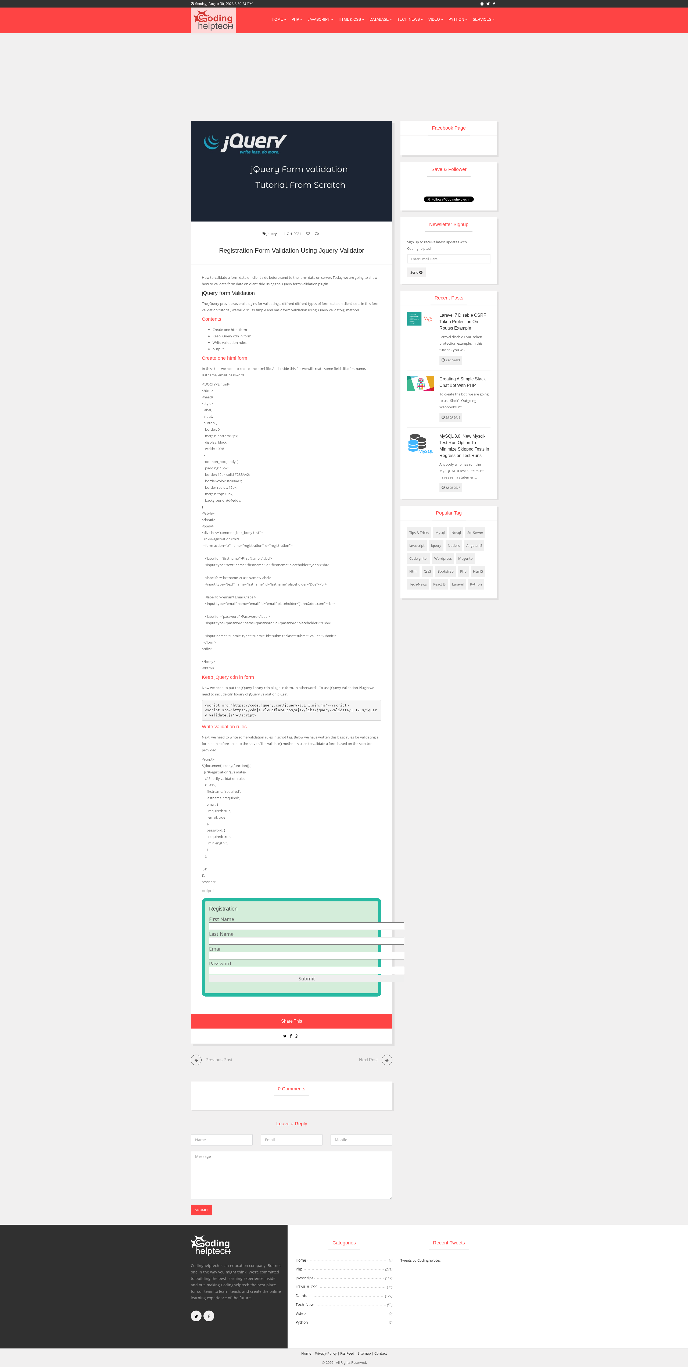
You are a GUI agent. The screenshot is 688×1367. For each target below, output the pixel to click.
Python (456, 19)
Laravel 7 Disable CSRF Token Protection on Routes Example (462, 321)
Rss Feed (347, 1353)
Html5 (478, 571)
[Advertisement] (344, 80)
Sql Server (475, 532)
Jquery (271, 233)
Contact (380, 1353)
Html (413, 571)
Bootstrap (446, 571)
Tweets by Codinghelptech (421, 1260)
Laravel (458, 584)
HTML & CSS (350, 19)
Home (277, 19)
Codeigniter (418, 558)
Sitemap (364, 1353)
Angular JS (474, 545)
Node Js (454, 545)
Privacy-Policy (326, 1353)
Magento (465, 558)
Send (414, 272)
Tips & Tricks (419, 532)
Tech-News (408, 19)
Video (434, 19)
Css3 (427, 571)
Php (295, 19)
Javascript (319, 19)
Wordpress (443, 558)
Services (482, 19)
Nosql (456, 532)
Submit (201, 1210)
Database (379, 19)
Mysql (440, 532)
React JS (439, 584)
